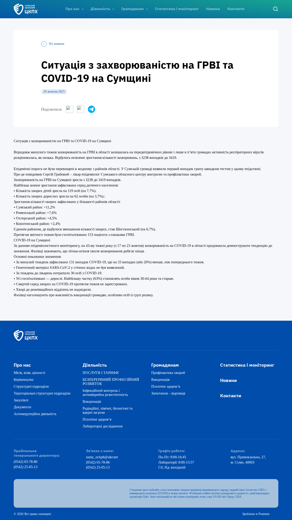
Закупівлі (21, 400)
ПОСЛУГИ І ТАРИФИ (101, 373)
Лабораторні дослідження (103, 426)
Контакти (235, 8)
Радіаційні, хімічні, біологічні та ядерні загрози (108, 410)
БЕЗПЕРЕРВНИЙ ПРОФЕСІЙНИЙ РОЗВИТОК (111, 382)
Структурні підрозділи (31, 386)
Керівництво (24, 379)
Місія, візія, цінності (29, 373)
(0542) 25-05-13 (25, 467)
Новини (213, 8)
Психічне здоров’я (97, 419)
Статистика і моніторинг (177, 8)
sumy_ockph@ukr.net (102, 457)
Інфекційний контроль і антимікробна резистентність (105, 393)
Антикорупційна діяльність (35, 414)
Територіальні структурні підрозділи (42, 393)
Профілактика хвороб (168, 373)
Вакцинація (92, 401)
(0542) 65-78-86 (25, 462)
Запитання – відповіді (168, 393)
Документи (22, 407)
